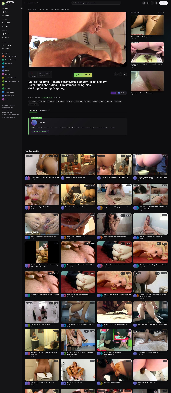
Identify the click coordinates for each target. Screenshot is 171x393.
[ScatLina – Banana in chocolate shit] (114, 254)
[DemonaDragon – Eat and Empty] (42, 314)
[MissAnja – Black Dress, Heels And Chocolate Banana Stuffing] (78, 343)
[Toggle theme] (152, 3)
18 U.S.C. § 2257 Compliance (10, 114)
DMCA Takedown (7, 112)
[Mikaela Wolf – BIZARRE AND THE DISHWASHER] (114, 343)
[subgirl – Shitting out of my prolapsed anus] (42, 226)
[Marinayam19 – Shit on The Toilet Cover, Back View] (42, 373)
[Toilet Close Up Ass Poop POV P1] (150, 372)
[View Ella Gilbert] (28, 208)
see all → (161, 12)
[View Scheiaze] (137, 295)
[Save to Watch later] (57, 155)
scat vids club (30, 3)
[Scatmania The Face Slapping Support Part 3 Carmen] (42, 343)
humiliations (61, 101)
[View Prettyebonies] (28, 178)
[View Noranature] (101, 325)
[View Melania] (137, 266)
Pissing (88, 101)
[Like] (120, 74)
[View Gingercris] (64, 383)
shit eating (109, 101)
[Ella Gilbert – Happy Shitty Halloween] (42, 197)
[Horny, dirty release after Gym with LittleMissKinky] (150, 314)
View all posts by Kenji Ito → (40, 131)
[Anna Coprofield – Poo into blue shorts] (114, 226)
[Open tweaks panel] (156, 3)
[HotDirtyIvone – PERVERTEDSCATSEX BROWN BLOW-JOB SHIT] (150, 197)
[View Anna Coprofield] (101, 237)
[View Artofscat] (101, 383)
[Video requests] (144, 3)
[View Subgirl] (28, 237)
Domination (33, 101)
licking (70, 101)
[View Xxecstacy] (137, 237)
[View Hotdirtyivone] (137, 208)
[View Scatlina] (101, 266)
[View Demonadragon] (28, 325)
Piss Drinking (79, 101)
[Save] (125, 74)
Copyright (5, 105)
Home (29, 9)
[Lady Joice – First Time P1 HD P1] (78, 226)
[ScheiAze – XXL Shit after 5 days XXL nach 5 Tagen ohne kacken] (150, 285)
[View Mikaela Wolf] (101, 353)
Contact (12, 105)
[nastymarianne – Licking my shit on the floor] (114, 197)
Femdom (43, 101)
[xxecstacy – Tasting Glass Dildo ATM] (150, 226)
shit (102, 101)
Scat (34, 9)
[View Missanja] (64, 353)
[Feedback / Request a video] (148, 3)
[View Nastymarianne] (101, 208)
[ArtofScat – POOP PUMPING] (114, 372)
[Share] (116, 74)
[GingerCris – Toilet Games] (78, 372)
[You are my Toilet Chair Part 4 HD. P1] (78, 167)
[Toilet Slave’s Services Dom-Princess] (78, 197)
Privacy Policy (6, 110)
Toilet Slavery (34, 104)
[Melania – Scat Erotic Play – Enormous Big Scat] (150, 254)
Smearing (118, 101)
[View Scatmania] (28, 353)
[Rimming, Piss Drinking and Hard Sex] (150, 342)
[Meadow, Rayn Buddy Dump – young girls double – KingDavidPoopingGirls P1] (150, 168)
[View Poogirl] (28, 266)
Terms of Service (7, 107)
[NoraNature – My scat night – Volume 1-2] (114, 314)
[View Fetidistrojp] (64, 266)
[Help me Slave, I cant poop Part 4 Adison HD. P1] (114, 167)
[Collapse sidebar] (21, 8)
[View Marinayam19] (28, 383)
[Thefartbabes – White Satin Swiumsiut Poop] (78, 314)
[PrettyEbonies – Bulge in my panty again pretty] (42, 167)
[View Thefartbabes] (64, 325)
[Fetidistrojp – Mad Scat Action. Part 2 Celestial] (78, 254)
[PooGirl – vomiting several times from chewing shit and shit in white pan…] (42, 255)
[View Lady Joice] (64, 237)
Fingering (51, 101)
